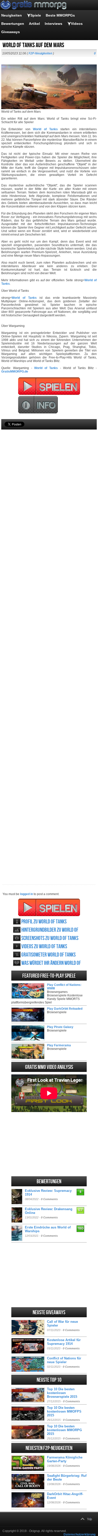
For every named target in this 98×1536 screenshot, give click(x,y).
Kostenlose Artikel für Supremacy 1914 (64, 1342)
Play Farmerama (59, 1045)
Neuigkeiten (11, 15)
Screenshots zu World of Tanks (49, 938)
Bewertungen (12, 24)
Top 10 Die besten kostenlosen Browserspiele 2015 (62, 1393)
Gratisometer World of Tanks (48, 955)
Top (89, 1519)
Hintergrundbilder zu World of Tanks (49, 930)
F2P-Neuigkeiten (40, 53)
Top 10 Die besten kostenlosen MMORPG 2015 (64, 1430)
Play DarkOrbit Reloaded (64, 1008)
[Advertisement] (49, 648)
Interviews (53, 24)
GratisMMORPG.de (14, 371)
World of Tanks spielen (49, 907)
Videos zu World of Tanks (44, 946)
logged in (26, 894)
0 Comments (49, 1199)
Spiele (35, 15)
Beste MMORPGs (60, 15)
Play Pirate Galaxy (60, 1027)
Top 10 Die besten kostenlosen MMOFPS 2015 (64, 1411)
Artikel (34, 24)
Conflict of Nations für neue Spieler (64, 1360)
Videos (77, 24)
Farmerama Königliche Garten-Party (64, 1459)
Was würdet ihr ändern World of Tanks (51, 963)
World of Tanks (45, 129)
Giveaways (10, 32)
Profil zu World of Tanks (44, 921)
